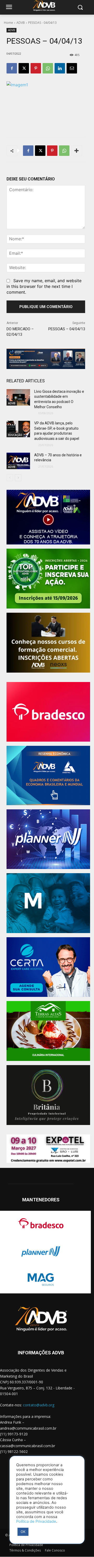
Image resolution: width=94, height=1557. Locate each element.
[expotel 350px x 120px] (48, 1148)
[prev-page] (10, 477)
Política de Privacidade (36, 1521)
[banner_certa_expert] (48, 967)
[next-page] (18, 477)
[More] (76, 150)
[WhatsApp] (48, 68)
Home (8, 22)
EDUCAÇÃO (15, 435)
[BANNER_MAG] (48, 903)
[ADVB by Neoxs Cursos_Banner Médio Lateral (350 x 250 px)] (48, 643)
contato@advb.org (38, 1404)
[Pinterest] (36, 68)
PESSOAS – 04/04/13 (66, 329)
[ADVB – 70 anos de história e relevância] (18, 461)
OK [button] (23, 1532)
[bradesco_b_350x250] (48, 712)
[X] (24, 68)
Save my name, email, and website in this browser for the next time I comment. (44, 286)
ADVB (20, 22)
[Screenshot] (48, 839)
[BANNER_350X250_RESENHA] (48, 775)
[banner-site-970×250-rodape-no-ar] (46, 359)
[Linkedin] (60, 68)
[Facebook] (12, 68)
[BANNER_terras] (48, 1031)
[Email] (72, 68)
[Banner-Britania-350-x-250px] (48, 1095)
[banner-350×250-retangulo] (48, 579)
